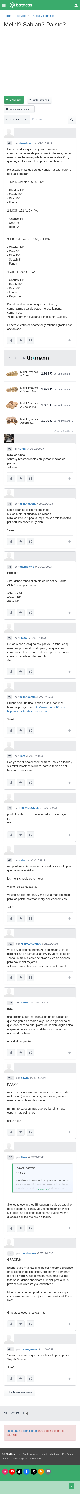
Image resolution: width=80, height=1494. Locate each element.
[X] (34, 1472)
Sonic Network (30, 1454)
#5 (9, 638)
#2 (9, 449)
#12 (10, 1078)
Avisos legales (19, 1458)
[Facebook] (26, 1472)
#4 (9, 566)
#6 (9, 697)
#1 (9, 143)
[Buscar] (72, 119)
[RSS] (41, 1472)
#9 (9, 860)
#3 (9, 503)
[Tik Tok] (19, 1472)
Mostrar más (42, 1189)
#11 (10, 1002)
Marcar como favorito (20, 109)
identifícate (30, 1430)
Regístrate (13, 1430)
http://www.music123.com (50, 707)
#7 (9, 756)
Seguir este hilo (40, 99)
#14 (10, 1253)
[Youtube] (12, 1472)
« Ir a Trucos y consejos (19, 1392)
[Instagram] (5, 1472)
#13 (10, 1157)
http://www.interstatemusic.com (27, 711)
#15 (10, 1349)
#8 (9, 808)
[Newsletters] (48, 1472)
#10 (10, 943)
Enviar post (15, 99)
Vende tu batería (50, 1454)
